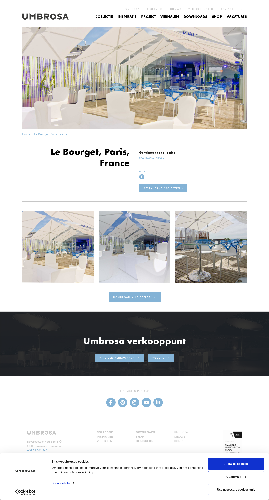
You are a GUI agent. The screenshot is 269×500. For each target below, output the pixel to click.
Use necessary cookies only (236, 489)
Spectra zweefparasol (151, 157)
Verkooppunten (200, 9)
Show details (61, 483)
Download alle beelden (133, 297)
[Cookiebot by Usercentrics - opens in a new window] (25, 492)
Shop (217, 16)
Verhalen (169, 16)
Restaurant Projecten (161, 188)
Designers (155, 9)
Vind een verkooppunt (117, 357)
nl (242, 8)
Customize (233, 476)
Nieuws (175, 9)
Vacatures (237, 16)
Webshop (159, 357)
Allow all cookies (236, 463)
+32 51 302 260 (37, 450)
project (148, 16)
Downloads (195, 16)
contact (227, 9)
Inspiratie (127, 16)
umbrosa (132, 9)
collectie (104, 16)
